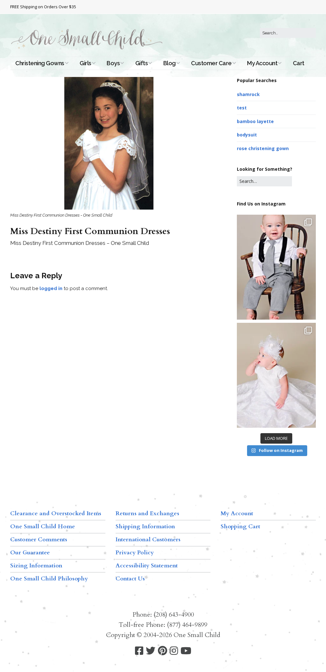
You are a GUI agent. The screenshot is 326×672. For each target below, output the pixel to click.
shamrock (248, 94)
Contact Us (130, 579)
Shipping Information (145, 526)
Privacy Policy (135, 553)
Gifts (141, 63)
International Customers (148, 540)
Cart (298, 63)
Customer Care (211, 63)
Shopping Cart (240, 526)
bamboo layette (255, 121)
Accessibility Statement (147, 566)
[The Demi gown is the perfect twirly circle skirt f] (276, 375)
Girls (85, 63)
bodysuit (247, 135)
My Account (262, 63)
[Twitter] (150, 651)
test (242, 108)
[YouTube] (186, 651)
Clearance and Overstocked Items (55, 513)
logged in (50, 288)
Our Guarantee (30, 553)
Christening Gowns (39, 63)
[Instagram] (174, 651)
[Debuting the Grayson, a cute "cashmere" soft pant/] (276, 267)
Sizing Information (36, 566)
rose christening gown (263, 148)
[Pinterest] (162, 651)
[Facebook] (139, 651)
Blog (169, 63)
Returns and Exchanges (147, 513)
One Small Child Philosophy (49, 579)
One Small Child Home (42, 526)
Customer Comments (38, 540)
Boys (113, 63)
